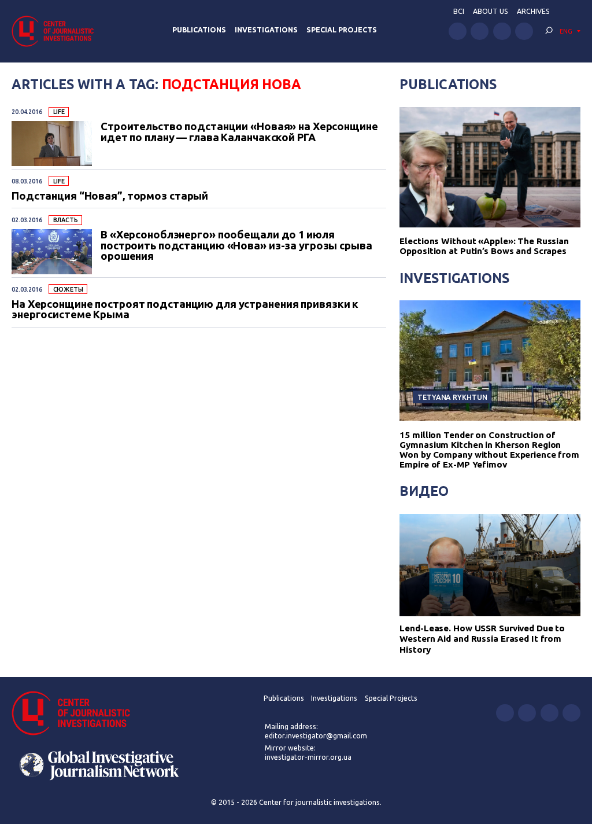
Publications (199, 30)
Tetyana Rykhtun (452, 397)
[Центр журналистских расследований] (56, 31)
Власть (65, 219)
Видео (423, 490)
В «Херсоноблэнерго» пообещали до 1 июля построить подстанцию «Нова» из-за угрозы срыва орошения (236, 245)
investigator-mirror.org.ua (308, 757)
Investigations (266, 30)
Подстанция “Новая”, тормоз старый (110, 195)
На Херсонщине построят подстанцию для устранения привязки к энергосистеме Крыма (185, 309)
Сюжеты (68, 289)
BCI (458, 11)
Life (59, 111)
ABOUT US (490, 11)
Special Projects (341, 30)
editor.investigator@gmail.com (316, 736)
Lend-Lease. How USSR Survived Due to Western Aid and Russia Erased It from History (482, 638)
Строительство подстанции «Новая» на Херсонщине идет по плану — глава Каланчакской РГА (239, 131)
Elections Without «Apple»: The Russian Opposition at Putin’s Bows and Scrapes (484, 246)
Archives (533, 11)
